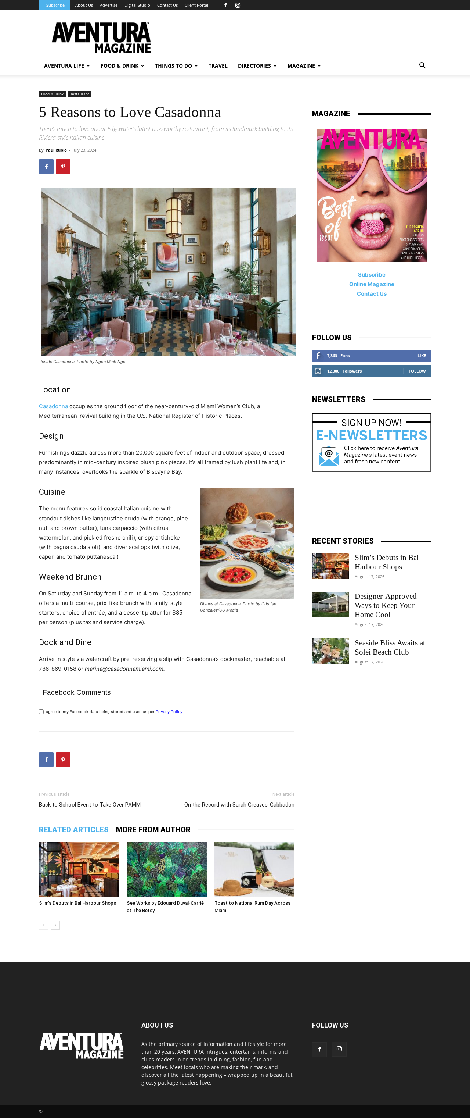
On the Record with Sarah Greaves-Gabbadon (239, 804)
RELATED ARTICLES (74, 829)
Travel (218, 65)
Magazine (301, 65)
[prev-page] (43, 925)
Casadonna (53, 406)
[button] (422, 66)
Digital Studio (137, 5)
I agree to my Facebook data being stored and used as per (113, 711)
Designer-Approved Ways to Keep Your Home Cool (386, 605)
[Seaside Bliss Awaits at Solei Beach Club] (330, 651)
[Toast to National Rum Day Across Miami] (254, 869)
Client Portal (196, 5)
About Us (84, 5)
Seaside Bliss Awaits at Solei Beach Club (390, 647)
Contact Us (167, 5)
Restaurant (79, 93)
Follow (417, 371)
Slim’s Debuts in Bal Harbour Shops (77, 903)
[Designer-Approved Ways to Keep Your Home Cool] (330, 604)
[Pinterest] (63, 166)
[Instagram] (237, 5)
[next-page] (55, 925)
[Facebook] (225, 5)
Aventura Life (64, 65)
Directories (254, 65)
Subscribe (55, 5)
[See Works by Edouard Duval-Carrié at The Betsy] (167, 869)
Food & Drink (52, 93)
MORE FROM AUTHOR (153, 829)
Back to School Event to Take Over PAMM (90, 804)
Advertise (109, 5)
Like (421, 355)
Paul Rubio (56, 150)
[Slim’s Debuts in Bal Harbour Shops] (79, 869)
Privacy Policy (169, 711)
